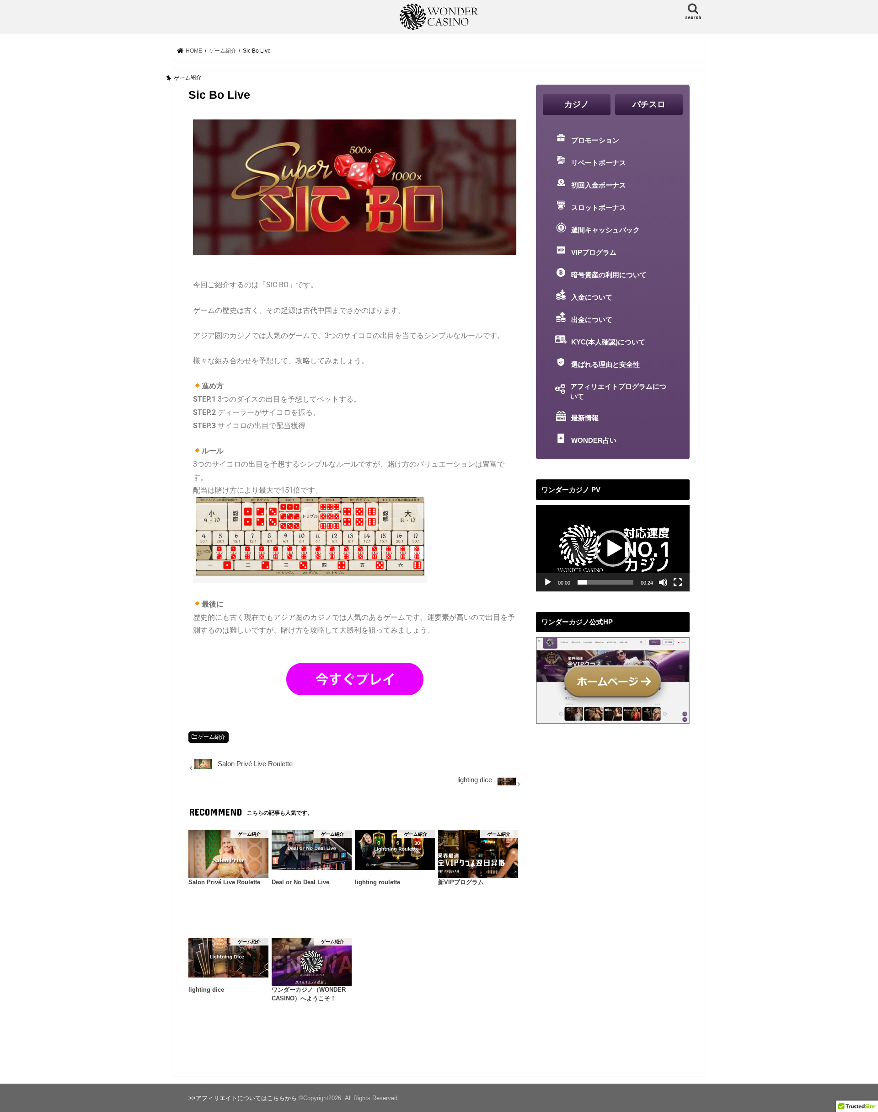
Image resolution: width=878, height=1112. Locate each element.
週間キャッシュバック (605, 230)
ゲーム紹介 (211, 737)
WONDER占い (593, 440)
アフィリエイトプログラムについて (618, 391)
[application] (613, 548)
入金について (591, 297)
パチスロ (648, 104)
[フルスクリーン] (677, 582)
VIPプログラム (593, 252)
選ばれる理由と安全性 (605, 364)
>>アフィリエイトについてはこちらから (242, 1098)
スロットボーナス (598, 207)
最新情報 (585, 418)
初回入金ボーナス (598, 185)
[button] (612, 548)
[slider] (605, 582)
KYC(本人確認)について (608, 342)
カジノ (576, 104)
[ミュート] (663, 582)
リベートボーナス (598, 163)
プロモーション (595, 140)
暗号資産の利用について (609, 275)
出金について (591, 319)
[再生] (547, 582)
